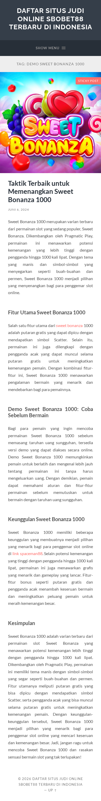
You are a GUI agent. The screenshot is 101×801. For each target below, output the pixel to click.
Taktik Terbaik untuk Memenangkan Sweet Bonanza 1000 (40, 191)
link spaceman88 (27, 553)
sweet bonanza (69, 325)
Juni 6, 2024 (18, 209)
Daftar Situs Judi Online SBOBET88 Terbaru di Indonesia (50, 18)
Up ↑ (52, 790)
